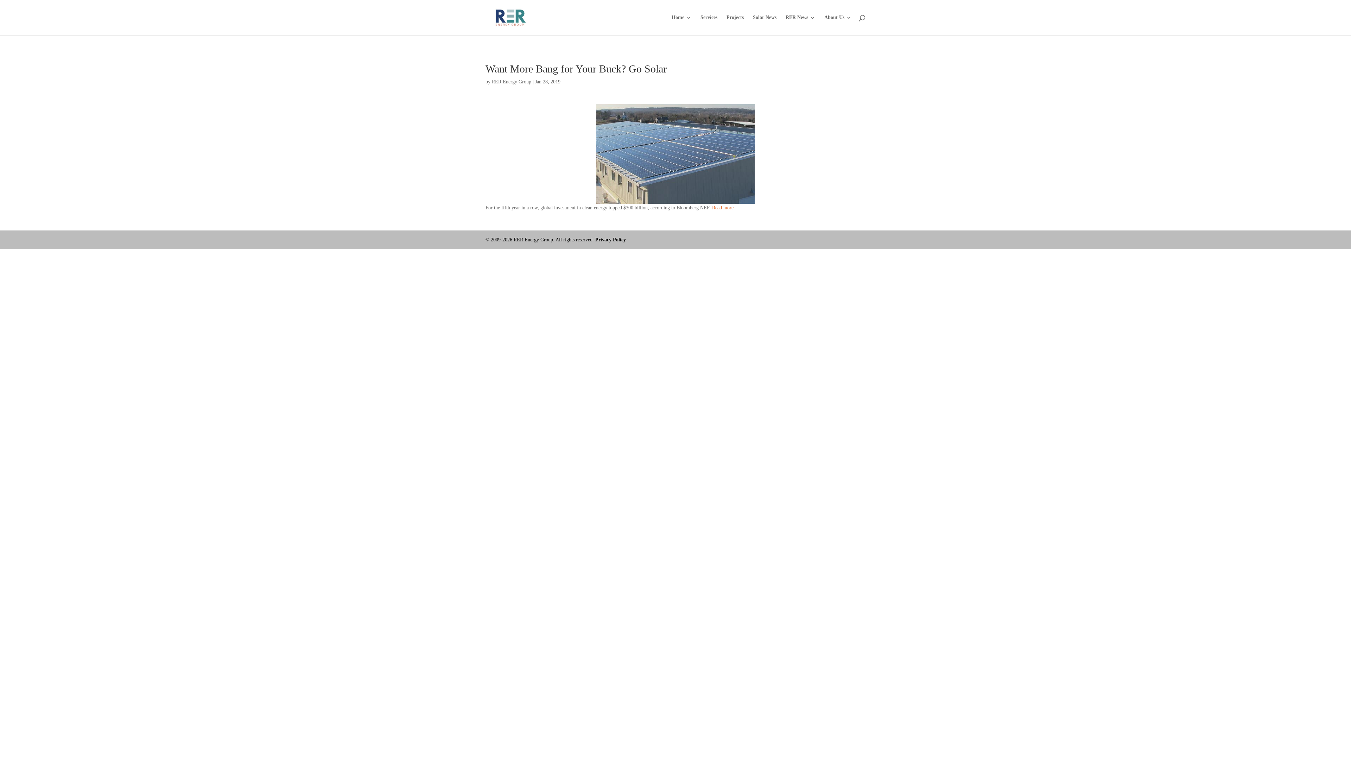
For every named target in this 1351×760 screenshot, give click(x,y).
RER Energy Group (511, 81)
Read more (723, 207)
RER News (797, 17)
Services (708, 17)
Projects (735, 17)
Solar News (764, 17)
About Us (834, 17)
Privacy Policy (610, 239)
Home (678, 17)
